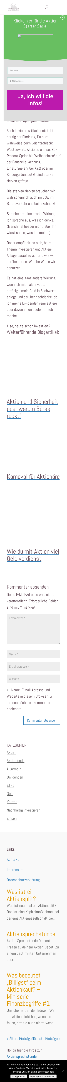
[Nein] (62, 1071)
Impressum (15, 869)
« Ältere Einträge (19, 1038)
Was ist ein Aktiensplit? (21, 895)
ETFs (10, 785)
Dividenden (15, 777)
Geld (10, 793)
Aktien (11, 752)
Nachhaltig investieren (23, 810)
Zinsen (12, 818)
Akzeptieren (18, 1076)
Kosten (12, 801)
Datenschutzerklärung (23, 879)
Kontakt (13, 859)
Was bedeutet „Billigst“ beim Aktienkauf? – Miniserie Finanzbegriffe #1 (28, 989)
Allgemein (14, 768)
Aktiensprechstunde (31, 934)
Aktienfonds (15, 760)
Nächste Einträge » (46, 1038)
